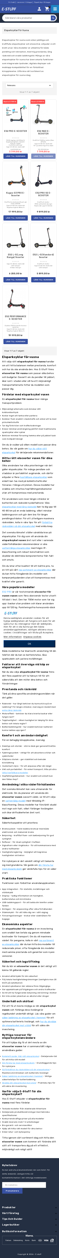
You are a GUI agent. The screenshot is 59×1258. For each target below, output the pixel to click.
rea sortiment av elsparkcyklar (35, 570)
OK (29, 643)
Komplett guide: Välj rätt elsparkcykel (20, 1056)
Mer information (13, 636)
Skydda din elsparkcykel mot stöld (19, 1083)
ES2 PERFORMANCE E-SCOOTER (15, 317)
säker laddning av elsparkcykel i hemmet (24, 1017)
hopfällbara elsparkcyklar (33, 477)
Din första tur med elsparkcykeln (18, 1063)
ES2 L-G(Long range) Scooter (15, 256)
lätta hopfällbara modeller (15, 773)
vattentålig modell (15, 801)
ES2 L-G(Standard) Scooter (43, 256)
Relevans (29, 85)
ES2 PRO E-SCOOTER (15, 131)
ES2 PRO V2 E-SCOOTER (43, 194)
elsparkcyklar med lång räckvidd (19, 507)
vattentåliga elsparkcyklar (16, 548)
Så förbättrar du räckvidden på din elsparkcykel (26, 1069)
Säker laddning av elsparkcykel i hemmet (22, 1076)
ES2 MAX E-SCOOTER (43, 132)
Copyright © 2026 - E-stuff (29, 1254)
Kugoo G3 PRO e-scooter (15, 194)
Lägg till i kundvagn (15, 156)
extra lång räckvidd (11, 710)
